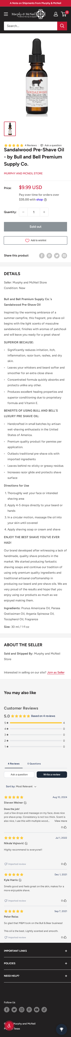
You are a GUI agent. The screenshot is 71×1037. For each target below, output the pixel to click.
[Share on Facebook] (42, 255)
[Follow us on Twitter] (14, 1009)
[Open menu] (6, 14)
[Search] (62, 26)
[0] (63, 14)
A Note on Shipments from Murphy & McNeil (35, 3)
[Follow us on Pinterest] (29, 1009)
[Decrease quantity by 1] (23, 212)
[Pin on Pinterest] (49, 255)
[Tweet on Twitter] (57, 255)
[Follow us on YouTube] (36, 1009)
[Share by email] (64, 255)
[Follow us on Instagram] (21, 1009)
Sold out (35, 227)
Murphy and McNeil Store (23, 173)
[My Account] (56, 14)
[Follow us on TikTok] (44, 1009)
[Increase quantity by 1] (44, 212)
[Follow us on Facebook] (6, 1009)
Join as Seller (55, 672)
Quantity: (10, 212)
